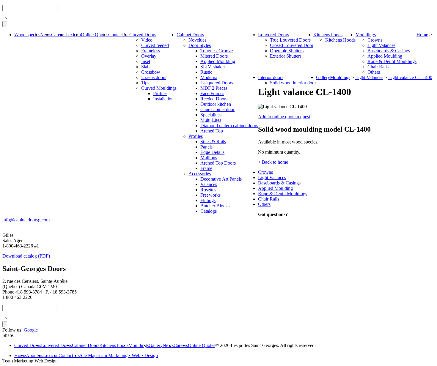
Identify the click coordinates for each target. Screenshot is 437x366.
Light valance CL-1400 (410, 77)
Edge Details (212, 152)
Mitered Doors (214, 56)
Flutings (208, 200)
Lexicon (73, 34)
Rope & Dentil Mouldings (391, 61)
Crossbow (150, 72)
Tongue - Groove (216, 50)
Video (147, 39)
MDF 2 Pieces (213, 88)
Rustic (206, 72)
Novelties (197, 39)
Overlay (148, 56)
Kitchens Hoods (340, 39)
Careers (58, 34)
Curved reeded (155, 45)
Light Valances (381, 45)
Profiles (160, 93)
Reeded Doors (213, 98)
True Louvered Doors (290, 39)
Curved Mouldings (159, 88)
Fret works (210, 195)
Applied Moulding (217, 61)
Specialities (210, 114)
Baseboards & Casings (388, 50)
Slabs (146, 66)
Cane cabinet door (217, 109)
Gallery (323, 77)
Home (422, 34)
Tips (145, 82)
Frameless (150, 50)
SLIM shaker (212, 66)
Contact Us (118, 34)
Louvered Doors (273, 34)
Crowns (374, 39)
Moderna (208, 77)
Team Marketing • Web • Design (127, 355)
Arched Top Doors (218, 162)
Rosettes (208, 189)
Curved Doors (142, 34)
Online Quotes (94, 34)
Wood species (27, 34)
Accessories (199, 173)
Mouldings (366, 34)
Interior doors (270, 77)
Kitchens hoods (327, 34)
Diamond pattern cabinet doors (229, 125)
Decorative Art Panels (221, 179)
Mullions (208, 157)
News (45, 34)
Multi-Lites (210, 120)
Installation (163, 98)
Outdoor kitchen (215, 104)
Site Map (88, 355)
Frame (206, 168)
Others (373, 72)
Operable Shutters (287, 50)
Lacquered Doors (216, 82)
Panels (206, 146)
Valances (208, 184)
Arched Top (211, 130)
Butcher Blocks (214, 205)
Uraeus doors (153, 77)
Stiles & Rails (213, 141)
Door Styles (199, 45)
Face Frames (212, 93)
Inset (145, 61)
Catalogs (208, 211)
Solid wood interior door (293, 82)
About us (34, 355)
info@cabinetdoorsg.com (26, 219)
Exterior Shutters (285, 56)
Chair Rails (378, 66)
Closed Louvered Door (291, 45)
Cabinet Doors (190, 34)
